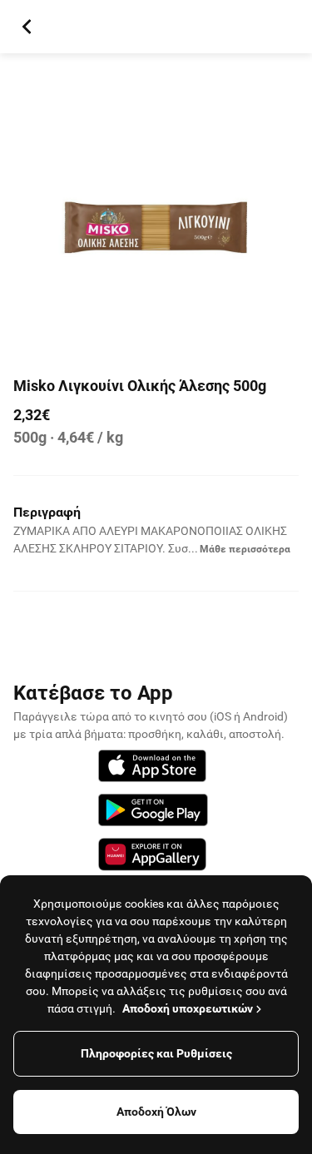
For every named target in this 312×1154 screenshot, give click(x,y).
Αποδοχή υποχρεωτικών (187, 1008)
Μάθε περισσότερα (245, 549)
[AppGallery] (152, 857)
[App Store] (152, 768)
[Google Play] (153, 812)
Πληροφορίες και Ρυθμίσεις (156, 1053)
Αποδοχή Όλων (156, 1111)
